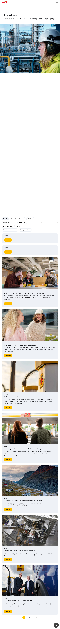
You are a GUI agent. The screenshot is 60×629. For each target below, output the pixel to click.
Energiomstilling (25, 230)
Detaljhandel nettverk (10, 230)
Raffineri (30, 219)
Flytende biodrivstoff (17, 219)
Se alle (5, 219)
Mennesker (22, 222)
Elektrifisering (7, 226)
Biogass (18, 226)
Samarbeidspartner (9, 222)
